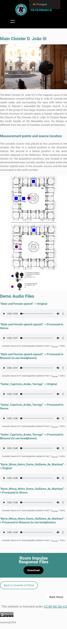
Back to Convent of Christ (19, 585)
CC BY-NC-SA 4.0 (55, 606)
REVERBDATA (41, 9)
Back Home (56, 597)
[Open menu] (12, 21)
